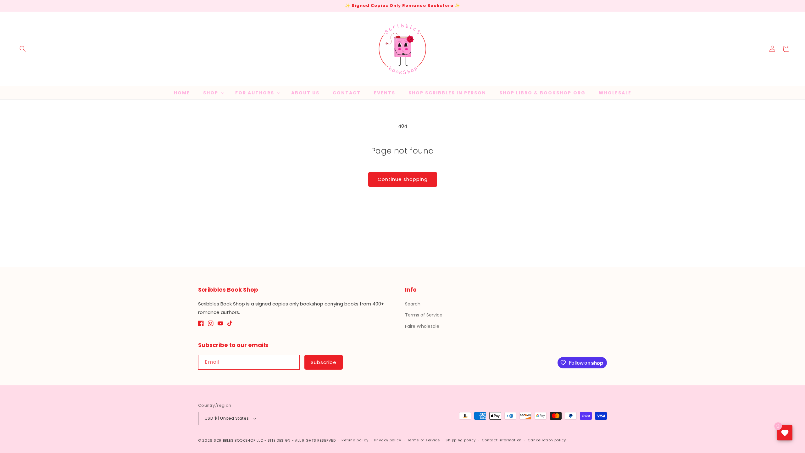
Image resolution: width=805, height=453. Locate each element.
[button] (23, 49)
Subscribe (323, 362)
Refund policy (354, 440)
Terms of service (423, 440)
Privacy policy (387, 440)
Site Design (279, 440)
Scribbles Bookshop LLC (238, 440)
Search (412, 304)
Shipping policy (461, 440)
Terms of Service (423, 315)
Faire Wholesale (422, 326)
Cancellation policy (547, 440)
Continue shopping (403, 179)
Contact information (502, 440)
